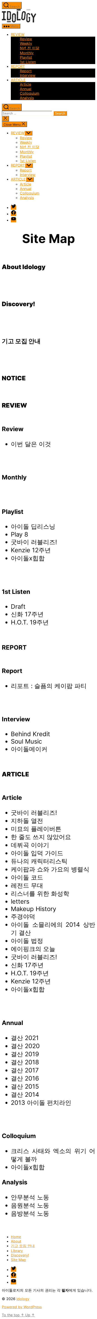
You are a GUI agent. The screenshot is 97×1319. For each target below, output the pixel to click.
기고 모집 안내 (23, 1245)
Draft (18, 606)
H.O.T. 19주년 (30, 622)
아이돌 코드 (27, 877)
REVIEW (17, 34)
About (16, 1241)
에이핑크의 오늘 (33, 949)
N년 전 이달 (29, 48)
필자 (65, 1290)
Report (26, 71)
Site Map (18, 1259)
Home (16, 1236)
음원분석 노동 (30, 1205)
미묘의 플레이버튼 (36, 829)
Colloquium (29, 93)
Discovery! (20, 1255)
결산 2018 (25, 1062)
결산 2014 (25, 1094)
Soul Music (26, 741)
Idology (22, 1299)
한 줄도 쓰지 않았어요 (41, 837)
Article (25, 84)
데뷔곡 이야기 (30, 845)
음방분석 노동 (30, 1213)
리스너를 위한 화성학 (40, 893)
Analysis (27, 98)
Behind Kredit (30, 734)
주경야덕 (23, 916)
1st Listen (28, 62)
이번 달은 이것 (31, 444)
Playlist (26, 57)
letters (20, 901)
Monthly (27, 53)
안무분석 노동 (30, 1197)
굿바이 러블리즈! (34, 542)
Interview (27, 75)
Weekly (26, 43)
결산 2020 (25, 1046)
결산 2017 (25, 1070)
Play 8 (19, 534)
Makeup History (33, 909)
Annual (25, 89)
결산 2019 (25, 1054)
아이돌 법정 (27, 941)
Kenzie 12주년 (31, 550)
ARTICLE (18, 80)
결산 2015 (25, 1086)
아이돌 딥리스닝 (33, 526)
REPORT (18, 66)
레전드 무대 (27, 885)
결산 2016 (25, 1078)
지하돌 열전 (27, 820)
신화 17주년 (27, 614)
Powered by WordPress (22, 1307)
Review (26, 39)
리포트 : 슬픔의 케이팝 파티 (49, 686)
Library (17, 1250)
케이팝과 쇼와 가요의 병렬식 (50, 869)
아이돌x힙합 (28, 558)
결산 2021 (25, 1038)
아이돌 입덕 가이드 (37, 853)
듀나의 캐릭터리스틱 (39, 861)
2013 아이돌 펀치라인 (41, 1102)
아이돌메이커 (29, 749)
